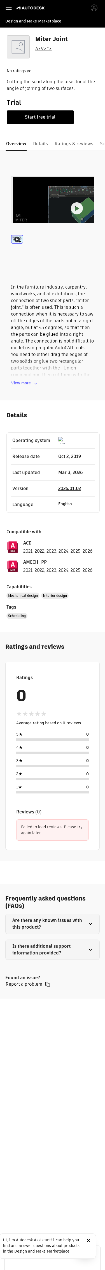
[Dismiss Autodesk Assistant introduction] (88, 1240)
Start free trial (40, 117)
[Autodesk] (31, 8)
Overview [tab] (16, 143)
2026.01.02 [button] (69, 488)
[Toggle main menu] (8, 7)
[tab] (17, 247)
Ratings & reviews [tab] (74, 143)
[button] (53, 924)
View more (21, 383)
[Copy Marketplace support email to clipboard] (47, 984)
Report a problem (24, 984)
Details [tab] (40, 143)
